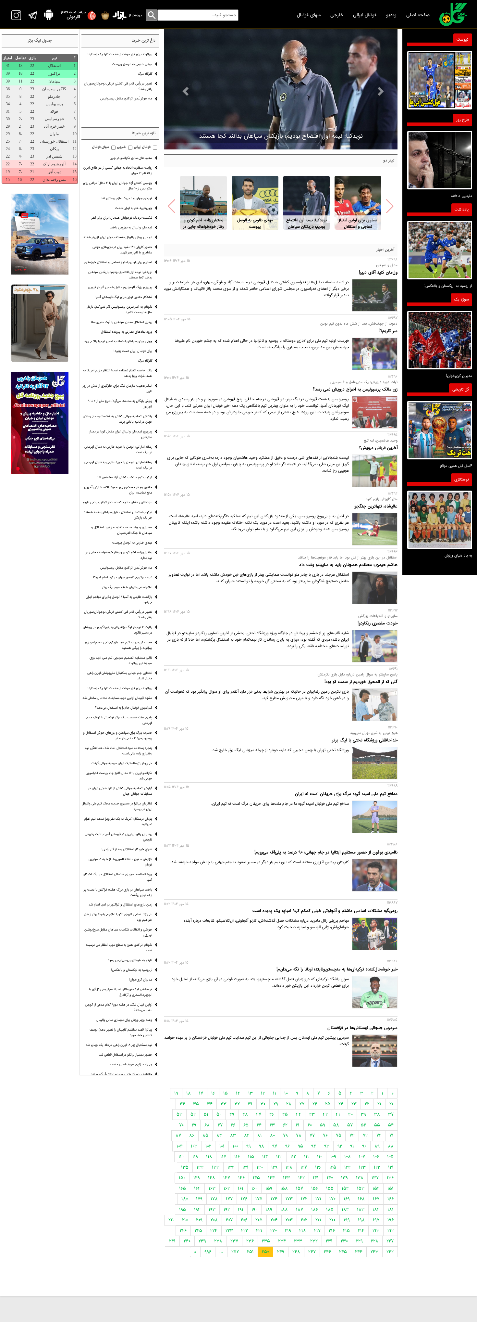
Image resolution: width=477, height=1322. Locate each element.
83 (233, 1135)
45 (285, 1114)
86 (191, 1135)
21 (379, 1104)
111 (306, 1156)
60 (310, 1125)
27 (302, 1104)
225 (198, 1230)
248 (296, 1251)
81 (259, 1135)
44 (298, 1114)
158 (284, 1188)
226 (183, 1230)
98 (261, 1146)
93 (326, 1146)
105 (390, 1156)
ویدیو (391, 15)
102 (208, 1146)
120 (181, 1156)
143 (286, 1177)
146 (241, 1177)
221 (259, 1230)
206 (244, 1220)
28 (288, 1104)
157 (299, 1188)
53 (179, 1114)
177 (229, 1198)
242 (390, 1251)
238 (218, 1241)
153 (360, 1188)
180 (184, 1198)
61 (298, 1125)
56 (363, 1125)
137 (375, 1177)
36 (182, 1104)
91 (352, 1146)
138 (359, 1177)
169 (347, 1198)
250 (265, 1251)
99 (248, 1146)
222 (244, 1230)
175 (259, 1198)
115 (251, 1156)
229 (359, 1241)
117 (223, 1156)
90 (364, 1146)
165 (182, 1188)
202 (304, 1220)
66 (233, 1125)
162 (227, 1188)
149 (196, 1177)
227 (390, 1241)
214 (361, 1230)
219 (288, 1230)
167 (376, 1198)
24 (340, 1104)
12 (263, 1093)
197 (376, 1220)
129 (274, 1167)
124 (347, 1167)
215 (346, 1230)
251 (250, 1251)
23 (354, 1104)
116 (237, 1156)
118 (209, 1156)
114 (265, 1156)
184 (345, 1209)
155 (330, 1188)
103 (194, 1146)
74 (352, 1135)
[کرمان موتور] (40, 234)
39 (363, 1114)
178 (214, 1198)
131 (245, 1167)
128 (289, 1167)
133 (215, 1167)
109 (333, 1156)
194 (197, 1209)
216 (332, 1230)
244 (358, 1251)
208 (214, 1220)
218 (302, 1230)
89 (377, 1146)
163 (212, 1188)
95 (300, 1146)
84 (219, 1135)
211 (171, 1220)
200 (332, 1220)
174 (274, 1198)
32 (237, 1104)
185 (330, 1209)
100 (235, 1146)
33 (223, 1104)
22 (367, 1104)
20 (391, 1104)
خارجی (336, 15)
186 (314, 1209)
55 (377, 1125)
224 (213, 1230)
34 (210, 1104)
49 (231, 1114)
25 (327, 1104)
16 (213, 1093)
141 (316, 1177)
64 (259, 1125)
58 (336, 1125)
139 (344, 1177)
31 (250, 1104)
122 (377, 1167)
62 (285, 1125)
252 (235, 1251)
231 (329, 1241)
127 (303, 1167)
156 (314, 1188)
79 (285, 1135)
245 (343, 1251)
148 (211, 1177)
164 (197, 1188)
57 (350, 1125)
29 (276, 1104)
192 (227, 1209)
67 (220, 1125)
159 (268, 1188)
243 (374, 1251)
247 (312, 1251)
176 (244, 1198)
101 (222, 1146)
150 (182, 1177)
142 (301, 1177)
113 (279, 1156)
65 (246, 1125)
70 (181, 1125)
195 (182, 1209)
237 (234, 1241)
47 (258, 1114)
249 (280, 1251)
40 (350, 1114)
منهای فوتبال (309, 15)
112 (293, 1156)
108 (347, 1156)
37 (391, 1114)
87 (178, 1135)
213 (376, 1230)
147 (226, 1177)
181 (390, 1209)
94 (313, 1146)
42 (325, 1114)
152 (376, 1188)
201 (318, 1220)
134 (200, 1167)
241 (172, 1241)
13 (250, 1093)
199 (347, 1220)
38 (377, 1114)
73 (365, 1135)
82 (246, 1135)
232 (314, 1241)
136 (390, 1177)
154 (345, 1188)
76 (325, 1135)
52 (193, 1114)
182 (376, 1209)
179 (199, 1198)
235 (266, 1241)
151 (390, 1188)
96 (287, 1146)
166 (390, 1198)
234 (282, 1241)
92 (339, 1146)
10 (286, 1093)
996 (207, 1251)
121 (391, 1167)
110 (319, 1156)
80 (272, 1135)
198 (361, 1220)
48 (245, 1114)
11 (274, 1093)
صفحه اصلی (418, 15)
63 (272, 1125)
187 (299, 1209)
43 (312, 1114)
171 (318, 1198)
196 (390, 1220)
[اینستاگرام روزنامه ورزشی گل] (40, 423)
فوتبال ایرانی (364, 15)
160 (254, 1188)
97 (274, 1146)
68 (207, 1125)
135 (185, 1167)
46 (271, 1114)
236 (250, 1241)
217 (317, 1230)
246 (327, 1251)
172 (304, 1198)
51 (206, 1114)
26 (314, 1104)
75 (338, 1135)
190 (254, 1209)
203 (289, 1220)
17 (201, 1093)
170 (332, 1198)
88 (391, 1146)
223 (229, 1230)
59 (322, 1125)
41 (338, 1114)
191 (240, 1209)
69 (194, 1125)
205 (259, 1220)
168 (361, 1198)
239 (202, 1241)
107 (362, 1156)
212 (390, 1230)
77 (312, 1135)
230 (344, 1241)
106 (376, 1156)
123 (362, 1167)
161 (240, 1188)
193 (212, 1209)
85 (205, 1135)
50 (218, 1114)
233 (298, 1241)
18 (188, 1093)
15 (225, 1093)
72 (378, 1135)
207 (229, 1220)
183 (360, 1209)
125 (332, 1167)
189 (268, 1209)
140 (330, 1177)
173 (289, 1198)
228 (374, 1241)
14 (238, 1093)
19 (176, 1093)
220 (273, 1230)
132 (230, 1167)
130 (260, 1167)
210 (185, 1220)
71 (391, 1135)
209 (199, 1220)
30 (263, 1104)
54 (391, 1125)
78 (298, 1135)
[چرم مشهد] (40, 323)
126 (318, 1167)
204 (274, 1220)
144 (271, 1177)
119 (195, 1156)
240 (187, 1241)
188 (284, 1209)
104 (180, 1146)
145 (256, 1177)
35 (196, 1104)
